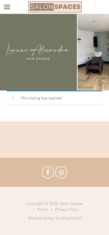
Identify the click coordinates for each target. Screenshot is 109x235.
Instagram (61, 174)
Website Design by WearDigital (54, 218)
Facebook (47, 174)
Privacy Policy (67, 209)
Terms (42, 209)
